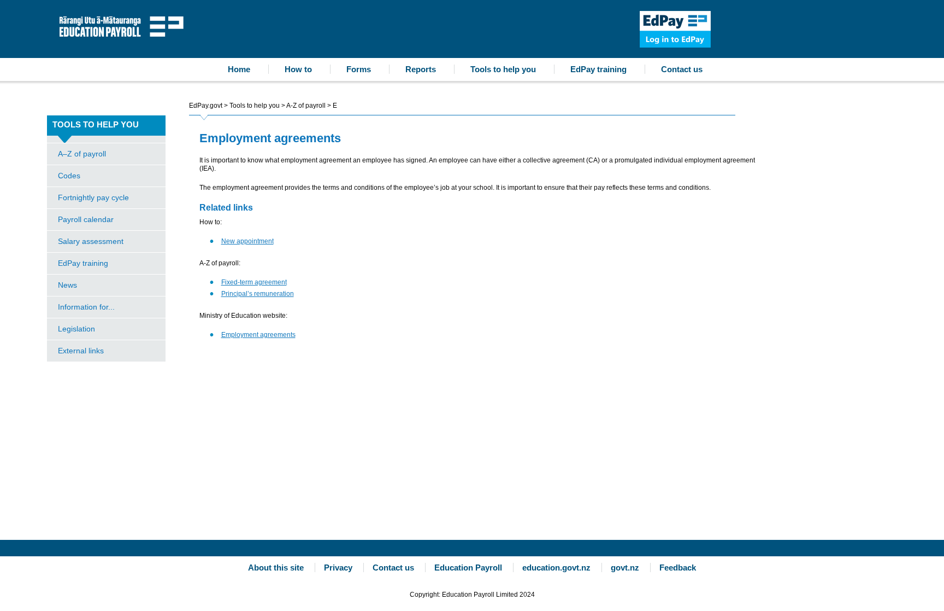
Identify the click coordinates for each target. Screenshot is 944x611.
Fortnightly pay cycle (93, 197)
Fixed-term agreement (254, 282)
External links (81, 350)
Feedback (677, 567)
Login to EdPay (675, 29)
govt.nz (625, 567)
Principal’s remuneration (257, 294)
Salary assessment (90, 241)
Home (239, 69)
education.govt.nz (556, 567)
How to (298, 69)
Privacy (338, 567)
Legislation (76, 328)
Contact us (682, 69)
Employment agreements (258, 335)
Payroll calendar (86, 219)
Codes (69, 175)
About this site (276, 567)
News (67, 285)
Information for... (86, 306)
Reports (420, 69)
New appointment (247, 241)
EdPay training (598, 69)
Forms (358, 69)
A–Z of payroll (82, 153)
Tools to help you (503, 69)
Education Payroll (124, 25)
